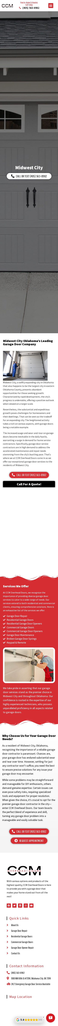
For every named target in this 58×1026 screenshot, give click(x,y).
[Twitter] (14, 905)
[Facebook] (9, 905)
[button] (50, 5)
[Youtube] (31, 905)
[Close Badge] (43, 1017)
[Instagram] (26, 905)
